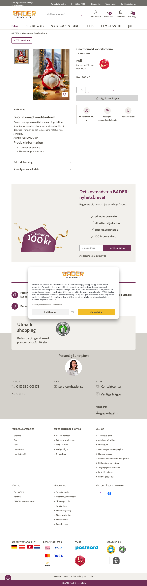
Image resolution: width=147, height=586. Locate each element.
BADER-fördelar (63, 435)
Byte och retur (62, 444)
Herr (15, 444)
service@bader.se (70, 386)
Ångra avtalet (105, 413)
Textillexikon (61, 506)
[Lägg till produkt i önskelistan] (113, 90)
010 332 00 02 (27, 386)
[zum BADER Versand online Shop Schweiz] (30, 547)
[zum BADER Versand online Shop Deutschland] (14, 547)
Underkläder (19, 449)
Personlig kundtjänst (58, 4)
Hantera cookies (105, 454)
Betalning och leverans (65, 440)
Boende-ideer (62, 524)
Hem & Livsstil (20, 454)
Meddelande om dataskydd (92, 255)
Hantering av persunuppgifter (110, 449)
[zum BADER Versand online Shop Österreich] (22, 547)
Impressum (103, 444)
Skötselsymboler (63, 501)
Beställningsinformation (66, 496)
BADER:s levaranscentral (24, 501)
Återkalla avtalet (105, 435)
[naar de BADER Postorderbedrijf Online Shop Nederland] (37, 547)
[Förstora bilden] (65, 94)
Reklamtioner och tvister (108, 463)
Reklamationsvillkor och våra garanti (113, 458)
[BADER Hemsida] (24, 14)
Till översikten (23, 40)
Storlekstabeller (62, 492)
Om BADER (19, 492)
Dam (16, 440)
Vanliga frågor (62, 449)
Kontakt (17, 496)
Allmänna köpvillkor (106, 440)
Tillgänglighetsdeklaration (109, 467)
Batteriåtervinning (106, 472)
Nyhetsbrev (61, 454)
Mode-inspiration (63, 515)
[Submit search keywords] (80, 14)
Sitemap (17, 435)
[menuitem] (14, 26)
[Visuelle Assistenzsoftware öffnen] (115, 560)
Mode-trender (62, 519)
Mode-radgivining (63, 510)
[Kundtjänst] (8, 578)
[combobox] (64, 14)
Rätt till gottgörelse (106, 476)
